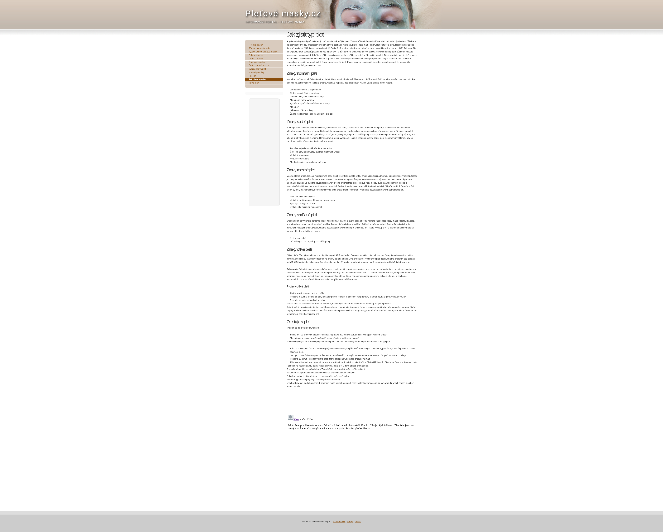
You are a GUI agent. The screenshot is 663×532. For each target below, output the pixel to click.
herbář (358, 521)
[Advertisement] (264, 152)
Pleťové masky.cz (283, 13)
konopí (350, 521)
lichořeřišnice (339, 521)
